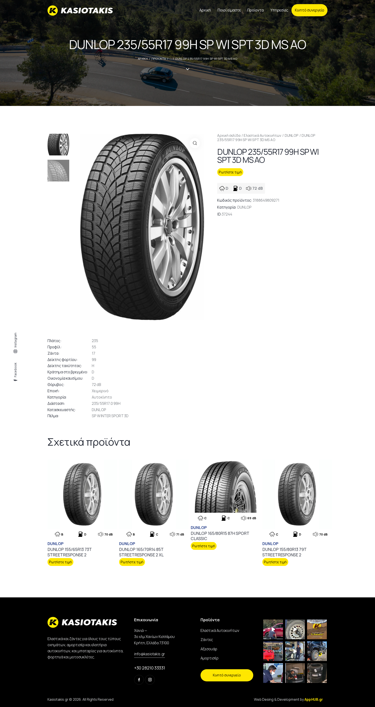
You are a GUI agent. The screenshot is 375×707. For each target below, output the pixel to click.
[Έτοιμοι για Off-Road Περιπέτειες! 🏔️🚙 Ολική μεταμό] (317, 651)
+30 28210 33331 (149, 668)
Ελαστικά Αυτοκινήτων (262, 135)
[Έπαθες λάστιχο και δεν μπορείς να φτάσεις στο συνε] (273, 629)
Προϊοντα (158, 59)
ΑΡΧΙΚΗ (143, 59)
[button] (195, 143)
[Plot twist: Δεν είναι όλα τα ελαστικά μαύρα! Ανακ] (295, 651)
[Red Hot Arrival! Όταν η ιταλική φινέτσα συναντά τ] (273, 651)
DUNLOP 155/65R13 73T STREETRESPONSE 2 (70, 552)
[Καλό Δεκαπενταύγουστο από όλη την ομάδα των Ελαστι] (317, 629)
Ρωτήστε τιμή (230, 172)
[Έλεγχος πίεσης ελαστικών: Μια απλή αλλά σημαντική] (295, 673)
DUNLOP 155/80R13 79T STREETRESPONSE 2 (284, 552)
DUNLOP (291, 135)
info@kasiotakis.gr (149, 653)
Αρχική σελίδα (228, 135)
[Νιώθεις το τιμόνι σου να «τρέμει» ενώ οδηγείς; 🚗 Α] (295, 629)
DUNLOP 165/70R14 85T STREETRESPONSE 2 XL (141, 552)
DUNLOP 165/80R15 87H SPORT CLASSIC (220, 536)
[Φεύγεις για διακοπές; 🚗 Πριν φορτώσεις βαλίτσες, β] (273, 673)
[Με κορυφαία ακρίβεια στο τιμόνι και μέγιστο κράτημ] (317, 673)
